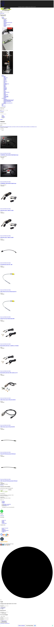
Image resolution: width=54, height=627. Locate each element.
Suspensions (5, 20)
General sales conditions (5, 530)
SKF (4, 90)
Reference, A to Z (29, 126)
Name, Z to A (15, 126)
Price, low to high (19, 126)
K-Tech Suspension (6, 83)
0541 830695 (5, 504)
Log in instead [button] (2, 623)
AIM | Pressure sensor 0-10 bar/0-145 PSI (7, 426)
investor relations (4, 523)
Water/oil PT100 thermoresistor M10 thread (8, 453)
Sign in (3, 528)
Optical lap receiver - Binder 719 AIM (6, 237)
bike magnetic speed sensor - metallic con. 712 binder (9, 345)
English (3, 5)
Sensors (1, 119)
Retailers (3, 521)
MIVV (5, 85)
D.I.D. (4, 80)
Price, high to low (24, 126)
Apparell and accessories (7, 24)
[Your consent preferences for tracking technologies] (52, 625)
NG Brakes (5, 87)
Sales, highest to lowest (3, 126)
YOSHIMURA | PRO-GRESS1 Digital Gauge (8, 183)
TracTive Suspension (6, 92)
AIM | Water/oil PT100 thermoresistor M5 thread (8, 480)
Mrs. (4, 616)
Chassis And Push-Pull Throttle (8, 22)
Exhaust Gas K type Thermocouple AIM (7, 318)
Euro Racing (5, 81)
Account (3, 1)
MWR (4, 86)
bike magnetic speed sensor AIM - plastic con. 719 (8, 372)
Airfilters (5, 26)
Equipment (5, 23)
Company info (4, 520)
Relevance (8, 126)
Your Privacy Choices (29, 625)
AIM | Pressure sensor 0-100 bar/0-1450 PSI (7, 399)
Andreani (5, 78)
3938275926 (2, 515)
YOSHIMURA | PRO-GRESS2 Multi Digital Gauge (9, 154)
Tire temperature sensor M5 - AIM (6, 264)
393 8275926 (9, 504)
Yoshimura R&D (6, 96)
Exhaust (5, 19)
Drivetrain (5, 25)
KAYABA (5, 84)
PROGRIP (5, 88)
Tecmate (5, 91)
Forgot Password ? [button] (2, 607)
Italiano (3, 4)
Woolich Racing (6, 94)
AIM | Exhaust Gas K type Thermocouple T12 (8, 291)
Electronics (5, 21)
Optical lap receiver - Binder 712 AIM (6, 210)
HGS (4, 82)
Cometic (5, 79)
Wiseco (5, 93)
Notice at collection (22, 625)
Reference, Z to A (34, 126)
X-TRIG (5, 95)
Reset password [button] (7, 623)
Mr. (1, 616)
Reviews (3, 522)
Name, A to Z (11, 126)
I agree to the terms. (4, 620)
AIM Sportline (6, 77)
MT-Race (5, 97)
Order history (4, 529)
